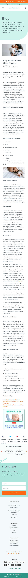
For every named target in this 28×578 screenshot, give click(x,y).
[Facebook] (8, 554)
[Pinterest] (14, 554)
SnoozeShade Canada (14, 543)
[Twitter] (11, 554)
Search (14, 503)
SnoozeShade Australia (14, 545)
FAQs (14, 530)
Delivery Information (14, 507)
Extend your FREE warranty (14, 510)
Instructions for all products (14, 505)
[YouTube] (19, 554)
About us (14, 525)
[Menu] (3, 8)
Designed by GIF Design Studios (14, 574)
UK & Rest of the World (14, 541)
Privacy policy (14, 514)
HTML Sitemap (14, 517)
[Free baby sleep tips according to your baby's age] (14, 409)
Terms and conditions (14, 515)
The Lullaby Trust (18, 281)
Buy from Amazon (14, 540)
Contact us (14, 532)
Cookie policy (14, 512)
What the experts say (14, 527)
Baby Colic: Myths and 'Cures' (11, 399)
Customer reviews (14, 528)
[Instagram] (16, 554)
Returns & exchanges (14, 509)
